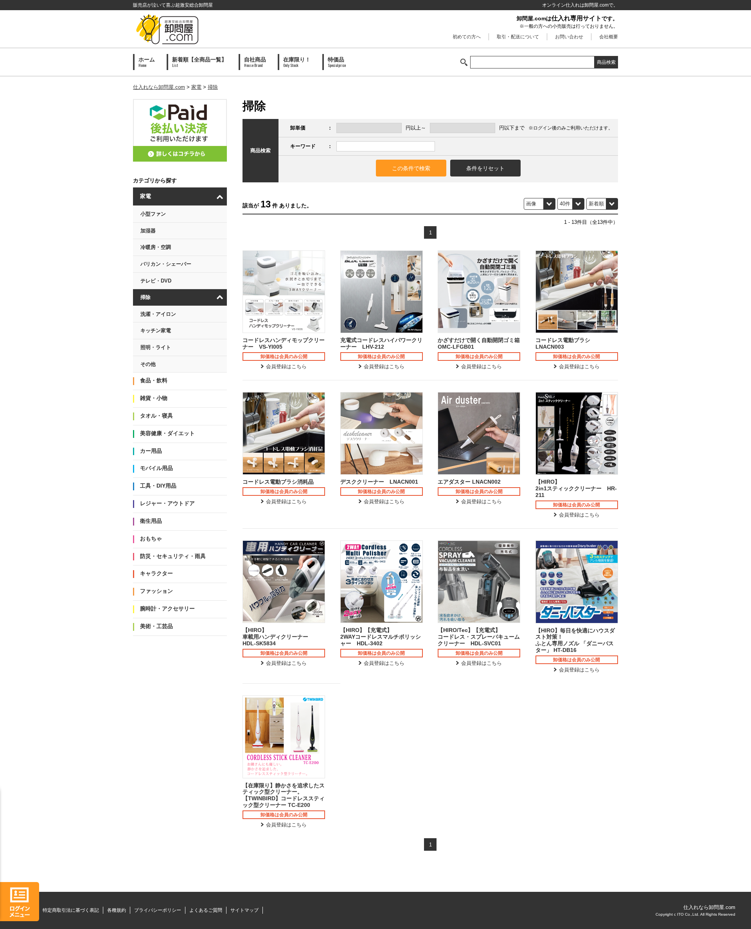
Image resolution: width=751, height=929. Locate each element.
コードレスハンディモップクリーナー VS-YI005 (284, 343)
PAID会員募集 (180, 130)
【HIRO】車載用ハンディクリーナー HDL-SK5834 (278, 636)
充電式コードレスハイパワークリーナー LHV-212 (381, 343)
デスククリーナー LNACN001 (379, 482)
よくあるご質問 (205, 910)
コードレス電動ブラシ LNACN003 (565, 343)
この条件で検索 (411, 168)
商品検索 (606, 62)
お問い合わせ (569, 37)
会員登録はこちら (286, 366)
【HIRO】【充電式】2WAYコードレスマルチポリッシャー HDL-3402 (380, 636)
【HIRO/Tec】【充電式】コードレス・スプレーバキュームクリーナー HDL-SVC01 (479, 636)
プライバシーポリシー (157, 910)
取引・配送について (518, 37)
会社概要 (608, 37)
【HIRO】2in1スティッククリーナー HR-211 (576, 488)
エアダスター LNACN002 (469, 482)
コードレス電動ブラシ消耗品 (278, 482)
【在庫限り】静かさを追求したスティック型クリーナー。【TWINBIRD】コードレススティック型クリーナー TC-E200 (284, 795)
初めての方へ (467, 37)
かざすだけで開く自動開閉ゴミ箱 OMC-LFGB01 (479, 343)
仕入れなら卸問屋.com (159, 87)
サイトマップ (244, 910)
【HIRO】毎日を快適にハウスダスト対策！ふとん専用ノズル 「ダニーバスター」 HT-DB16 (575, 640)
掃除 (213, 87)
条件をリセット (485, 168)
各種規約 (116, 910)
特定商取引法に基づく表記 (71, 910)
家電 (196, 87)
